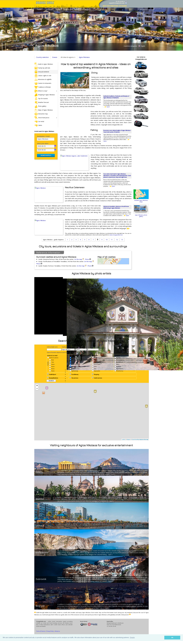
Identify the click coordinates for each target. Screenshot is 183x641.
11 (112, 239)
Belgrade (40, 605)
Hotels (39, 9)
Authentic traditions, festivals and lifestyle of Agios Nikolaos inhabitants (116, 97)
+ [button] (37, 385)
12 (117, 239)
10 (107, 239)
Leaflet (123, 439)
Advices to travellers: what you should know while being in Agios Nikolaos (116, 207)
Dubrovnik (41, 579)
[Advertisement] (74, 123)
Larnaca (40, 525)
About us (57, 631)
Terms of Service (40, 631)
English (142, 46)
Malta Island (42, 552)
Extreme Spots (68, 9)
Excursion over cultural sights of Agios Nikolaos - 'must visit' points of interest (117, 131)
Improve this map (144, 439)
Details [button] (132, 637)
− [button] (37, 388)
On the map (78, 259)
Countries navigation (130, 46)
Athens (39, 472)
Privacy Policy (50, 631)
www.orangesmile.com (116, 235)
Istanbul (40, 498)
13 (122, 239)
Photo (87, 259)
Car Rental (49, 9)
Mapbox (129, 439)
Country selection (42, 57)
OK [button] (172, 637)
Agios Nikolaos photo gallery (141, 215)
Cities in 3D (78, 9)
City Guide (59, 9)
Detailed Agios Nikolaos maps (141, 201)
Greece (54, 57)
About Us (88, 9)
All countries (144, 9)
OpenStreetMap (135, 439)
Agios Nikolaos (84, 57)
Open (108, 107)
